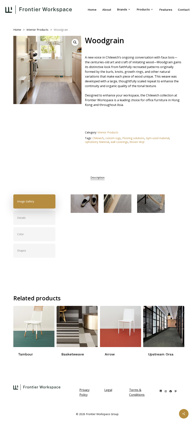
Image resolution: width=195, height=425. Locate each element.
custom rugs (113, 138)
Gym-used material (157, 138)
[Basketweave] (77, 326)
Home (17, 29)
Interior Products (37, 29)
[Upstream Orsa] (163, 326)
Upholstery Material (97, 142)
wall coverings (119, 142)
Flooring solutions (133, 138)
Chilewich (98, 138)
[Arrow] (120, 326)
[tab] (97, 178)
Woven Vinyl (136, 142)
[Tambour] (33, 326)
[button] (75, 42)
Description (97, 177)
